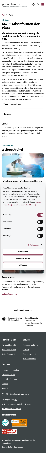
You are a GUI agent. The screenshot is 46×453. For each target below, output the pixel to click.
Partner (5, 384)
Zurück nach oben (21, 310)
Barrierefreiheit (29, 354)
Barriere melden (29, 359)
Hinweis (7, 114)
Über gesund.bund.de (10, 370)
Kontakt (5, 388)
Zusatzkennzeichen (12, 104)
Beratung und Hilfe (30, 345)
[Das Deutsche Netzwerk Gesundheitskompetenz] (19, 423)
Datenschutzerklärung (26, 205)
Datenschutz (7, 447)
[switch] (40, 222)
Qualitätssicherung (9, 379)
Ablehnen (23, 265)
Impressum (18, 447)
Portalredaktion (8, 375)
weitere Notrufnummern (11, 409)
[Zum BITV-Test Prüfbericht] (9, 431)
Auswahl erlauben (23, 258)
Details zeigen (33, 245)
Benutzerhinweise (9, 350)
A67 (3, 15)
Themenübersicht (9, 345)
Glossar (26, 350)
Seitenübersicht (8, 354)
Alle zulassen (23, 252)
